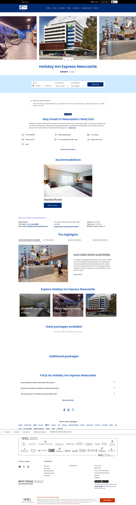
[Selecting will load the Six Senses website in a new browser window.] (24, 443)
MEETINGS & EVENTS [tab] (100, 240)
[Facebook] (20, 466)
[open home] (2, 431)
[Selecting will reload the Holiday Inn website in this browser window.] (59, 450)
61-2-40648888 (33, 224)
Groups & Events (86, 8)
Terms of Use (97, 465)
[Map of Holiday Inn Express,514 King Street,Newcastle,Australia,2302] (32, 217)
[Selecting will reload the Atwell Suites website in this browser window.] (82, 450)
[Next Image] (71, 60)
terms (91, 500)
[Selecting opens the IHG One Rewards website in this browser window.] (106, 455)
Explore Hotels (73, 465)
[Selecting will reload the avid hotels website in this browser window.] (75, 450)
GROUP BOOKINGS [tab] (74, 240)
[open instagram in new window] (67, 410)
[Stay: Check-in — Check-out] (42, 86)
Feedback (97, 477)
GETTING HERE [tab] (48, 240)
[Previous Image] (65, 60)
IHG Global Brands (49, 470)
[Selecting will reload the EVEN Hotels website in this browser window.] (42, 450)
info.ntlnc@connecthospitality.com (35, 226)
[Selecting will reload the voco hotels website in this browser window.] (97, 443)
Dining (69, 8)
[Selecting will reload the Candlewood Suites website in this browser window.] (111, 450)
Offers (48, 8)
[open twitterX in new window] (72, 410)
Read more (72, 128)
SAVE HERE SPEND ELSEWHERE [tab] (29, 240)
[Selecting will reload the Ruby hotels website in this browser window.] (104, 443)
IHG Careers (47, 468)
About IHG (46, 466)
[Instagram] (28, 466)
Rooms (55, 8)
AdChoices (97, 468)
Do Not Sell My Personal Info (102, 472)
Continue (107, 500)
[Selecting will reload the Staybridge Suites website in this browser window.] (92, 450)
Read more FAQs (68, 400)
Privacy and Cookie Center (101, 470)
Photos (96, 8)
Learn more (78, 274)
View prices (95, 84)
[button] (114, 2)
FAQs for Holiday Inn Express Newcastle (68, 375)
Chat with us (47, 475)
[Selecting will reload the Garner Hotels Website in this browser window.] (68, 450)
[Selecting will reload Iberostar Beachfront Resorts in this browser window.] (24, 450)
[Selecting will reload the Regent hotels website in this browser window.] (32, 443)
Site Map (96, 475)
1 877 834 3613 (38, 482)
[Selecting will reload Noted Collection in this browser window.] (89, 443)
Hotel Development (49, 473)
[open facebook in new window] (63, 410)
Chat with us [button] (25, 2)
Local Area (76, 8)
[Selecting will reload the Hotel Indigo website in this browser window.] (79, 443)
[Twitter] (23, 466)
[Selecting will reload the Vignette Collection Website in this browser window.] (59, 443)
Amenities (62, 8)
